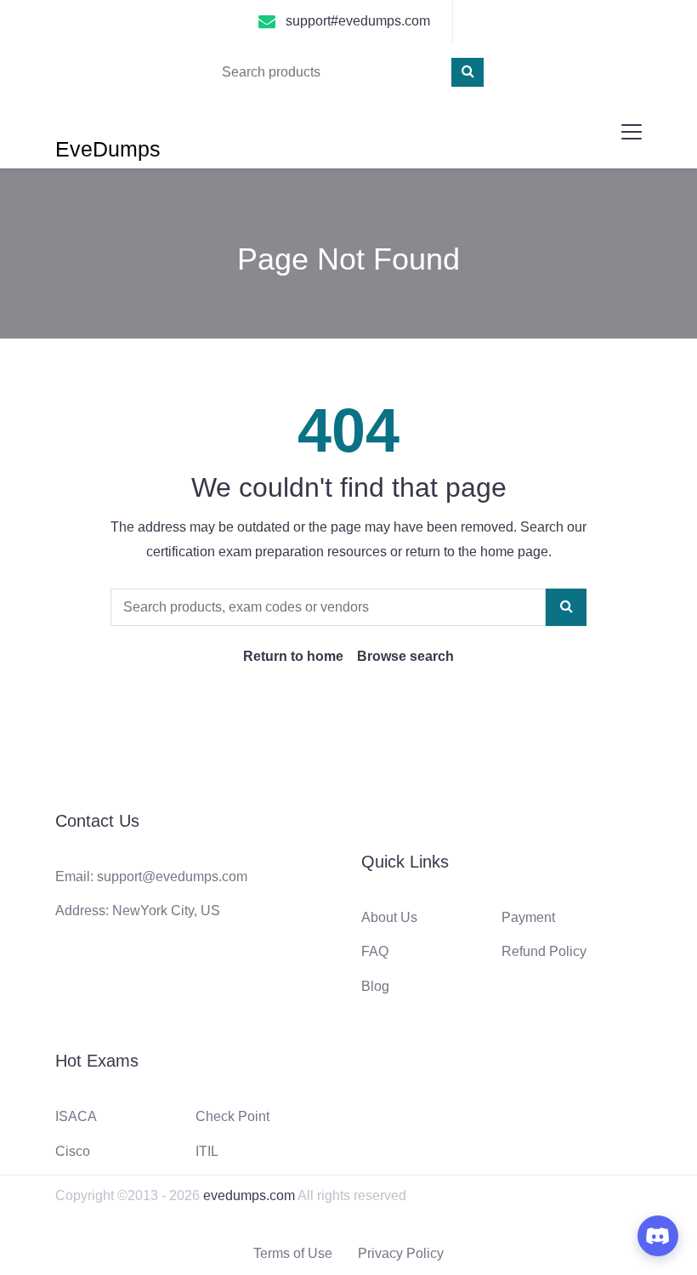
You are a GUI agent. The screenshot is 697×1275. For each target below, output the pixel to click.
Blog (375, 986)
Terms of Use (292, 1253)
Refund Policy (544, 951)
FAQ (374, 951)
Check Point (232, 1116)
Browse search (405, 656)
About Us (389, 917)
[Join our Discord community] (658, 1235)
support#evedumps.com (358, 21)
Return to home (293, 656)
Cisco (72, 1151)
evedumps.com (249, 1195)
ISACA (76, 1116)
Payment (528, 917)
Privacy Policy (401, 1253)
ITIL (207, 1151)
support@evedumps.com (172, 876)
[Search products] (467, 72)
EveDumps (108, 149)
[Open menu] (631, 131)
